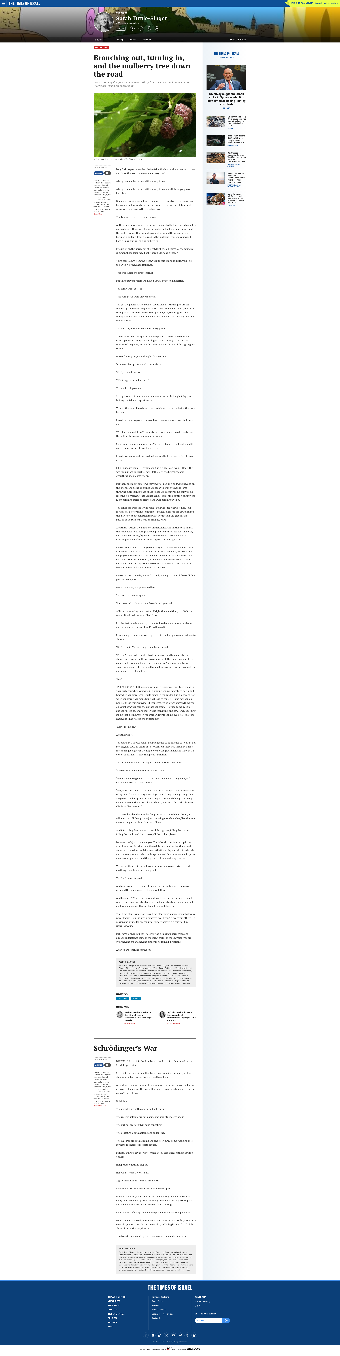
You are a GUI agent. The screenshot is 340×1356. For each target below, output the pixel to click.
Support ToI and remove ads (326, 3)
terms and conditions (160, 1297)
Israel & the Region (117, 1297)
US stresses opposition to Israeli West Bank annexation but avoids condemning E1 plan (237, 157)
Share (99, 173)
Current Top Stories (226, 58)
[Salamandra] (193, 1349)
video (110, 1327)
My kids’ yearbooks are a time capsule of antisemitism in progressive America (181, 1016)
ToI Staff (226, 108)
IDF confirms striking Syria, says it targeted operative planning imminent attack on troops (237, 121)
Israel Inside (114, 1305)
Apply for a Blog (238, 40)
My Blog (120, 40)
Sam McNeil (232, 205)
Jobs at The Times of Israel (162, 1314)
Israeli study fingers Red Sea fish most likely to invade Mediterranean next (236, 139)
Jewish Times (114, 1301)
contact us (156, 1318)
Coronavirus (122, 998)
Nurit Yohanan (233, 185)
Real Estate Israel (116, 1314)
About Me (132, 40)
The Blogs (121, 13)
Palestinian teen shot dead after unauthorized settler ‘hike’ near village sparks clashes (237, 177)
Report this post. (100, 214)
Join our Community (302, 3)
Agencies (231, 166)
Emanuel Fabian (233, 186)
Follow (120, 28)
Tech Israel (113, 1310)
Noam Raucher (129, 1023)
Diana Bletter (233, 145)
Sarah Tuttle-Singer (141, 18)
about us (155, 1305)
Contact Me (147, 40)
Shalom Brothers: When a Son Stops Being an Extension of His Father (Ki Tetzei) (138, 1016)
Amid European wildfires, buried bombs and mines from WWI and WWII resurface (236, 198)
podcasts (112, 1322)
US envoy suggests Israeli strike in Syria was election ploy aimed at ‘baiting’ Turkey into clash (226, 99)
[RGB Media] (171, 1349)
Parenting (136, 998)
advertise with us (158, 1310)
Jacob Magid (232, 164)
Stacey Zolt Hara (173, 1023)
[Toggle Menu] (3, 3)
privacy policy (157, 1301)
